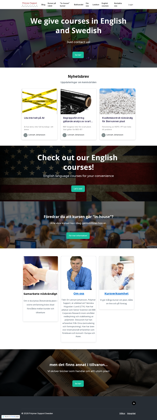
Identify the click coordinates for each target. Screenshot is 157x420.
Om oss (78, 293)
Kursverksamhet (117, 293)
